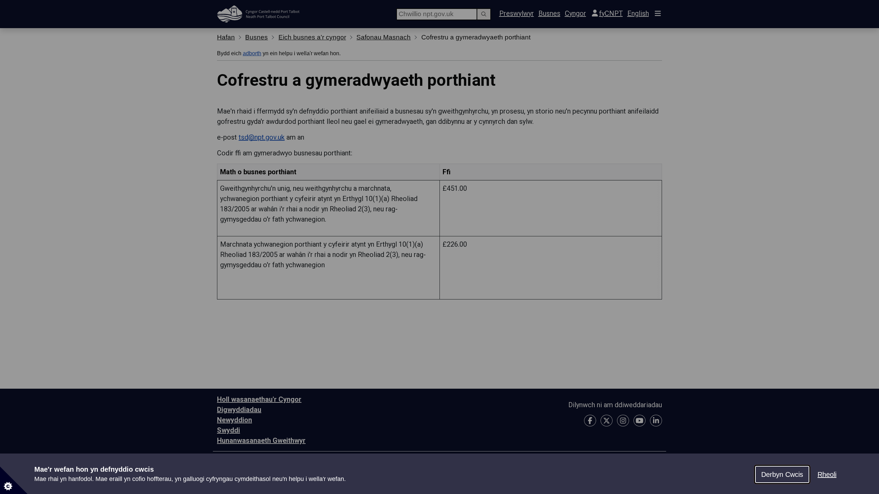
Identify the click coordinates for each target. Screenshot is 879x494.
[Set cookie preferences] (13, 480)
